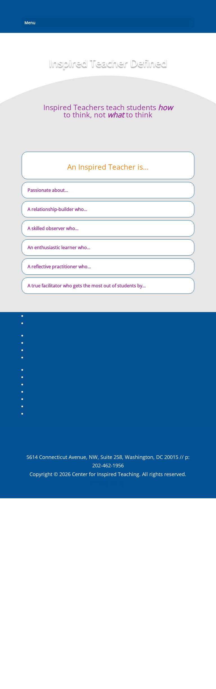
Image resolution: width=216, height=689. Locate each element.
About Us (37, 315)
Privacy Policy (108, 482)
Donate (35, 342)
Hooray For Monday (117, 323)
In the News (41, 335)
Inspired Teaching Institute (58, 323)
